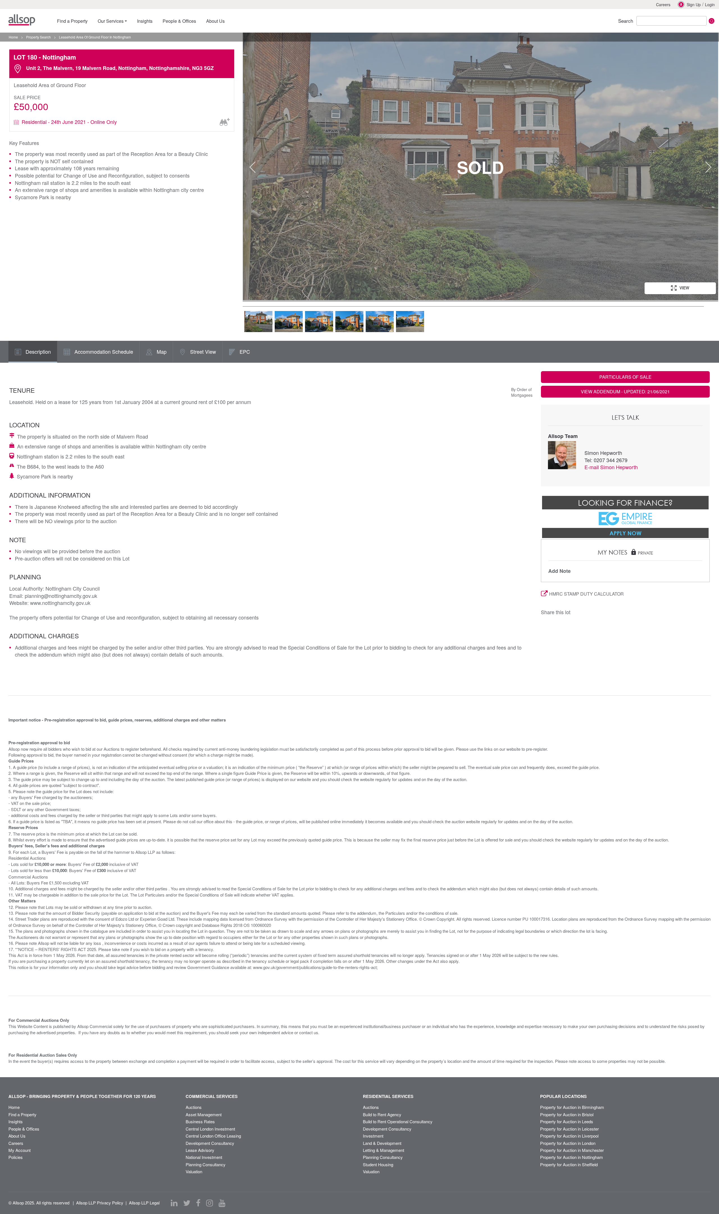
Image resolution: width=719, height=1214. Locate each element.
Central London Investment (210, 1129)
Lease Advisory (200, 1150)
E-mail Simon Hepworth (611, 467)
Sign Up (694, 4)
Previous (252, 167)
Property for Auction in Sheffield (569, 1164)
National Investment (204, 1157)
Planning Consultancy (206, 1164)
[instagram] (209, 1203)
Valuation (194, 1171)
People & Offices (23, 1129)
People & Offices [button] (179, 21)
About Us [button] (215, 21)
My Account (19, 1150)
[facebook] (198, 1203)
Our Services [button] (111, 21)
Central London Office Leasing (213, 1136)
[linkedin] (174, 1203)
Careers (663, 4)
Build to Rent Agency (382, 1114)
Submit (712, 21)
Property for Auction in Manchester (572, 1150)
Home (14, 1107)
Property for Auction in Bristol (566, 1114)
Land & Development (382, 1143)
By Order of (521, 389)
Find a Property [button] (72, 21)
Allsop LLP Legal (144, 1203)
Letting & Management (383, 1150)
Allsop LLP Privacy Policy (99, 1203)
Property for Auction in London (567, 1143)
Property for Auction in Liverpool (569, 1136)
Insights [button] (145, 21)
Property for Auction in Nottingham (571, 1157)
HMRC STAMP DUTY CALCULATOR (586, 594)
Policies (15, 1157)
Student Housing (378, 1164)
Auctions (194, 1107)
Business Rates (200, 1121)
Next (708, 167)
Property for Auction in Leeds (566, 1121)
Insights (15, 1121)
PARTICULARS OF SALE (625, 377)
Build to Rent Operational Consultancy (398, 1121)
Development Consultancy (210, 1143)
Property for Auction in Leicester (569, 1129)
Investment (373, 1136)
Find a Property (22, 1114)
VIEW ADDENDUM (625, 391)
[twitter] (186, 1203)
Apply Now (625, 533)
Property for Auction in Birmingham (572, 1107)
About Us (17, 1136)
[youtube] (222, 1203)
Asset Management (204, 1114)
